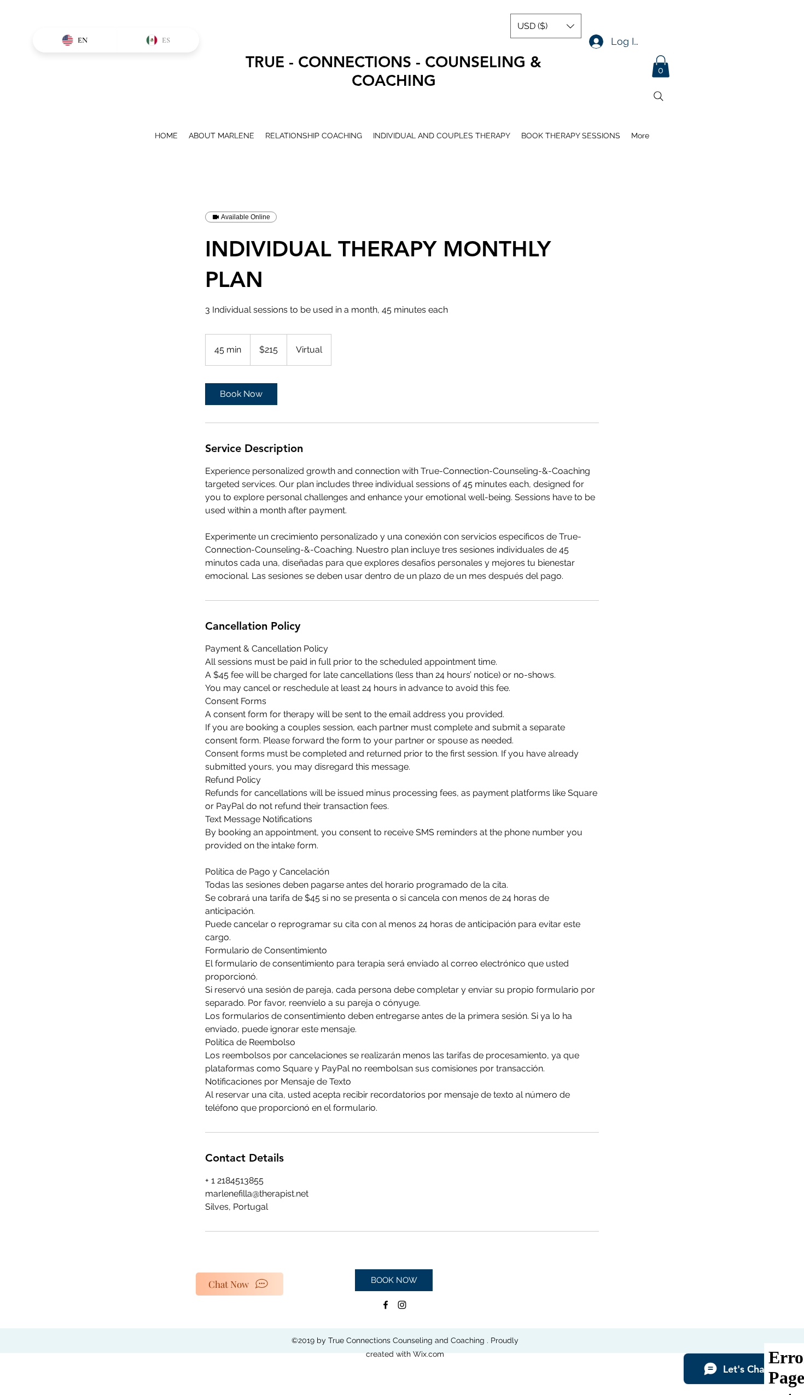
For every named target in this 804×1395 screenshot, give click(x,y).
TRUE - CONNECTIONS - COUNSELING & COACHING (393, 71)
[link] (241, 394)
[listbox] (545, 26)
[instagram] (402, 1304)
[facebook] (385, 1304)
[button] (660, 66)
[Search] (658, 96)
